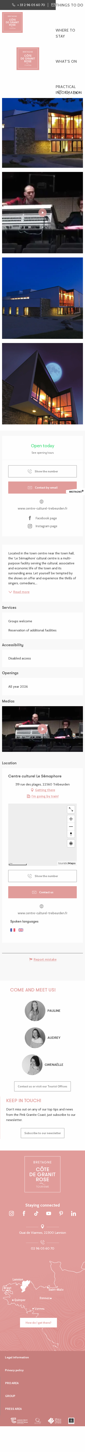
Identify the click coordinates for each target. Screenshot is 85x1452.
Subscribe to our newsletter (42, 1133)
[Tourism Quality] (38, 1420)
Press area (13, 1409)
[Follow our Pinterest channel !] (61, 1213)
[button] (67, 93)
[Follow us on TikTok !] (36, 1213)
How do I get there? (38, 1323)
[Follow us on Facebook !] (24, 1213)
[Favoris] (60, 92)
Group (10, 1396)
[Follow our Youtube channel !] (48, 1213)
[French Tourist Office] (55, 1420)
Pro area (12, 1383)
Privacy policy (14, 1370)
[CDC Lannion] (19, 1420)
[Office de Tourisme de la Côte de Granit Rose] (28, 55)
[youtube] (42, 729)
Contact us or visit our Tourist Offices (42, 1086)
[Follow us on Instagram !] (11, 1213)
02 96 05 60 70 (42, 1248)
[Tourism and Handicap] (71, 1420)
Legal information (17, 1357)
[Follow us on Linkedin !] (73, 1213)
